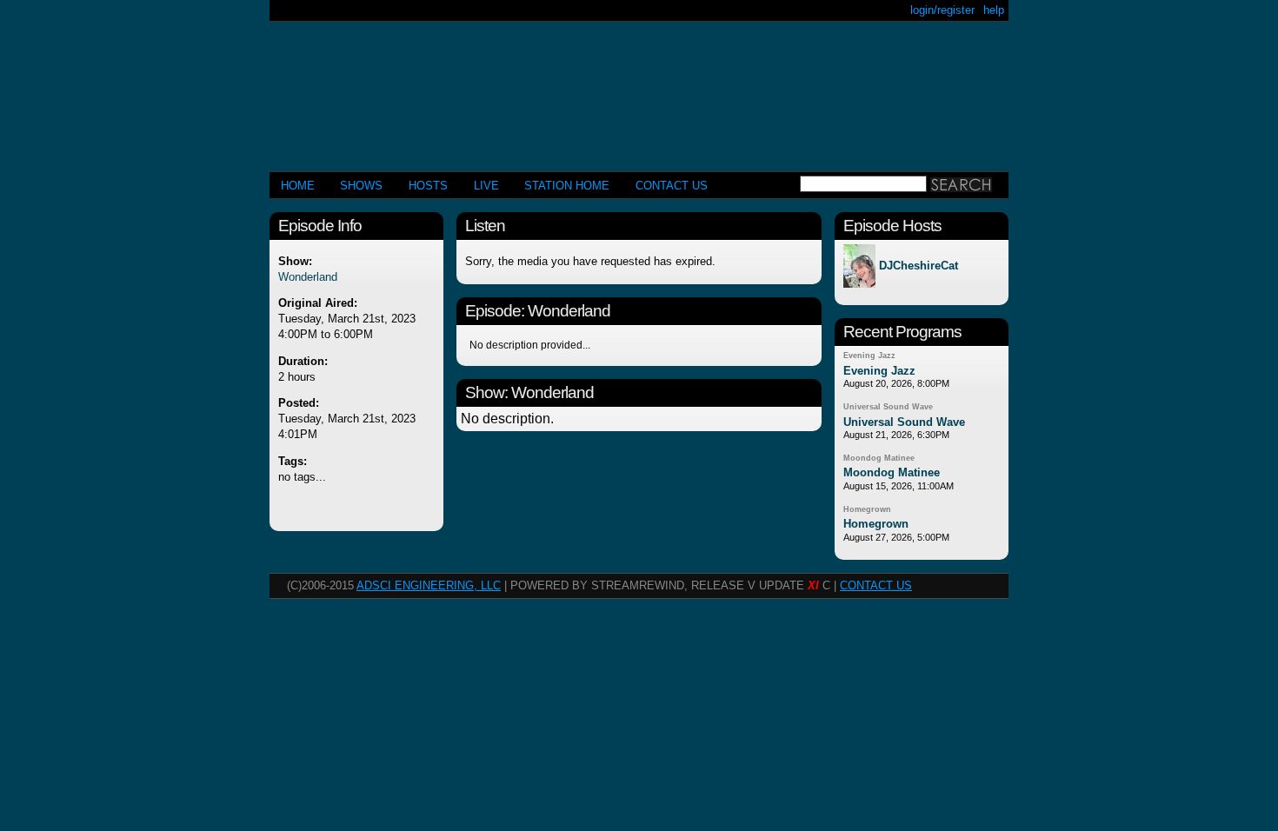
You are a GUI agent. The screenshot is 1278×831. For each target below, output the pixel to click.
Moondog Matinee (879, 458)
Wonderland (307, 276)
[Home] (639, 89)
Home (298, 185)
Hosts (428, 185)
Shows (361, 185)
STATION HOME (566, 185)
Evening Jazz (869, 355)
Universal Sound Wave (888, 406)
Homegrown (867, 509)
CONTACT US (672, 185)
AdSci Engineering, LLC (428, 585)
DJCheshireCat (918, 266)
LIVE (486, 185)
